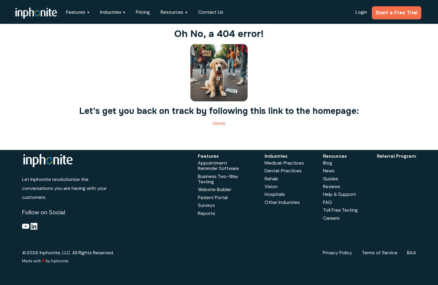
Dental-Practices (283, 171)
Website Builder (214, 189)
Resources (335, 156)
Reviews (331, 186)
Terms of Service (379, 253)
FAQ (327, 202)
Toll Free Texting (340, 210)
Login (361, 12)
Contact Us (210, 12)
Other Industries (282, 202)
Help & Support (339, 194)
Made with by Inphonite (45, 261)
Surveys (206, 205)
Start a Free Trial (396, 13)
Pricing (143, 12)
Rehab (271, 179)
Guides (330, 179)
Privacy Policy (337, 253)
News (329, 171)
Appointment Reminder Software (218, 165)
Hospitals (275, 194)
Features (208, 156)
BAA (411, 253)
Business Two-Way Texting (218, 179)
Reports (206, 213)
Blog (327, 163)
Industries (276, 156)
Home (219, 123)
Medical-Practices (284, 163)
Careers (331, 218)
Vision (271, 186)
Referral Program (396, 156)
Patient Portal (213, 197)
